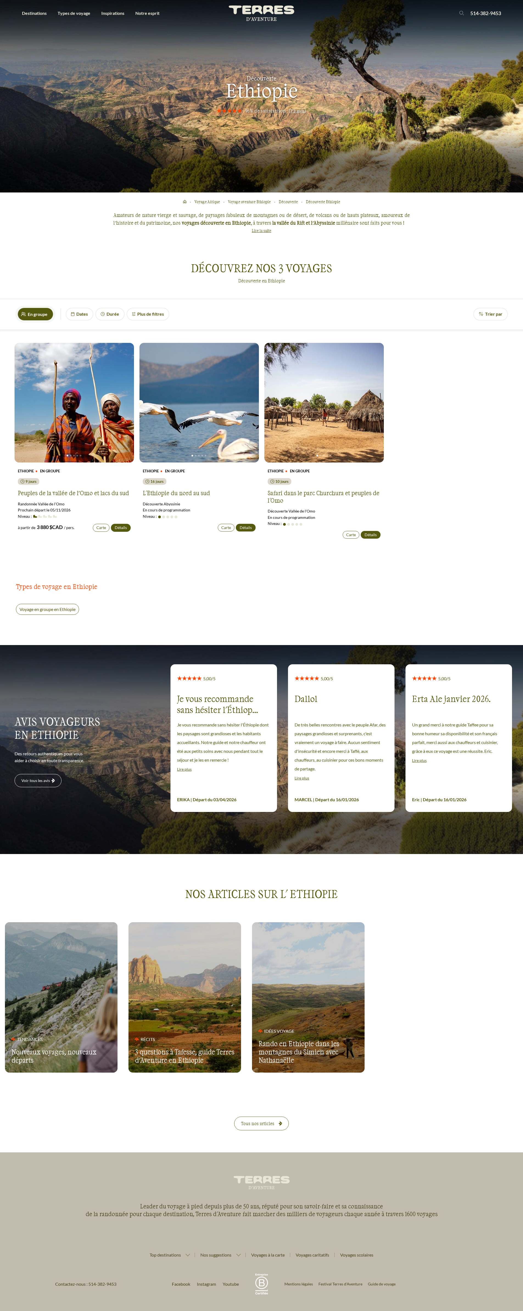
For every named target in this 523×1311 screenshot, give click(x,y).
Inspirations (112, 13)
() (297, 110)
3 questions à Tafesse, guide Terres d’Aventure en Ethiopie (184, 1056)
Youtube (231, 1284)
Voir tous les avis (35, 780)
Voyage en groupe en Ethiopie (47, 609)
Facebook (181, 1284)
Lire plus (184, 769)
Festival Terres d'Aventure (340, 1284)
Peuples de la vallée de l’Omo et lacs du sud (73, 492)
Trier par (493, 313)
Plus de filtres (150, 313)
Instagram (206, 1284)
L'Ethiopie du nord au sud (176, 492)
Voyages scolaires (356, 1254)
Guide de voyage (382, 1284)
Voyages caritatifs (312, 1254)
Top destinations (165, 1255)
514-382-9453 (485, 13)
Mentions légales (298, 1284)
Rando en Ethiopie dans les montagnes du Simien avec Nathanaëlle (299, 1051)
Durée (113, 313)
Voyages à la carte (268, 1254)
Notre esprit (147, 13)
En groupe (37, 314)
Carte (101, 527)
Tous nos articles (257, 1123)
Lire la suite (261, 230)
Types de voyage (74, 13)
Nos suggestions (215, 1255)
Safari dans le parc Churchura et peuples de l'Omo (323, 496)
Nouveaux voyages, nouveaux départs (54, 1056)
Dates (82, 313)
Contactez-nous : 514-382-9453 (85, 1284)
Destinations (34, 13)
